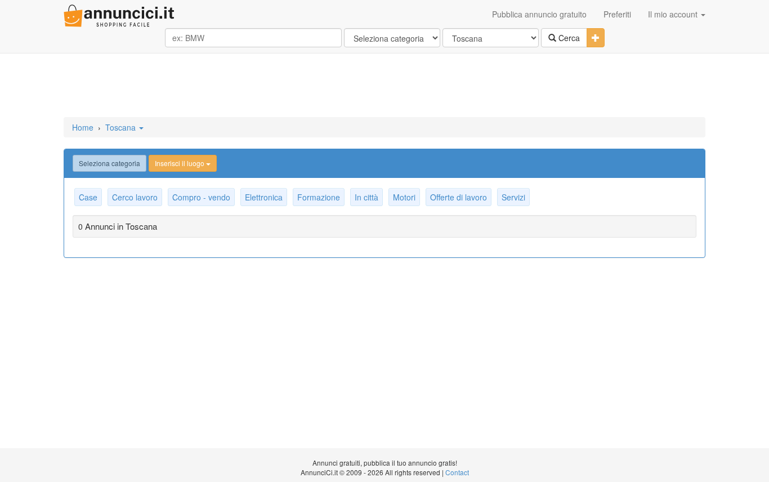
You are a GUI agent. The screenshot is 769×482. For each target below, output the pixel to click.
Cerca (568, 37)
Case (88, 197)
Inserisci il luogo (180, 163)
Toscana (121, 127)
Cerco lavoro (135, 197)
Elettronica (264, 197)
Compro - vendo (201, 197)
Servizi (513, 197)
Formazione (318, 197)
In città (366, 197)
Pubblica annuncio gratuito (539, 14)
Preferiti (617, 14)
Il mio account (674, 14)
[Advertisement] (384, 86)
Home (82, 127)
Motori (404, 197)
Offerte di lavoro (458, 197)
